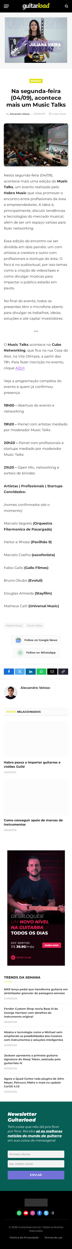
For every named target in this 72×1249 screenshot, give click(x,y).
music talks (34, 625)
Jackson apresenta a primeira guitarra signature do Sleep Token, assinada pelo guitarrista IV (32, 1059)
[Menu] (6, 6)
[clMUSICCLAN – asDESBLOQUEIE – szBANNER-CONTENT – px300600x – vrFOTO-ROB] (36, 964)
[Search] (66, 6)
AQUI (19, 368)
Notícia (36, 81)
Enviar (36, 1175)
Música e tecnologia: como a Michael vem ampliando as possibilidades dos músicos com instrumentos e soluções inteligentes (33, 1036)
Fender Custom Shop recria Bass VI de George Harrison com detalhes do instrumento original (31, 1012)
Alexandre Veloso (20, 113)
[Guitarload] (36, 6)
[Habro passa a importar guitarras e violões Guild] (36, 739)
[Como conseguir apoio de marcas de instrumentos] (36, 797)
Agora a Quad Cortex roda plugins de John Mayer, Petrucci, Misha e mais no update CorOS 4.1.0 (34, 1082)
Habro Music (14, 625)
